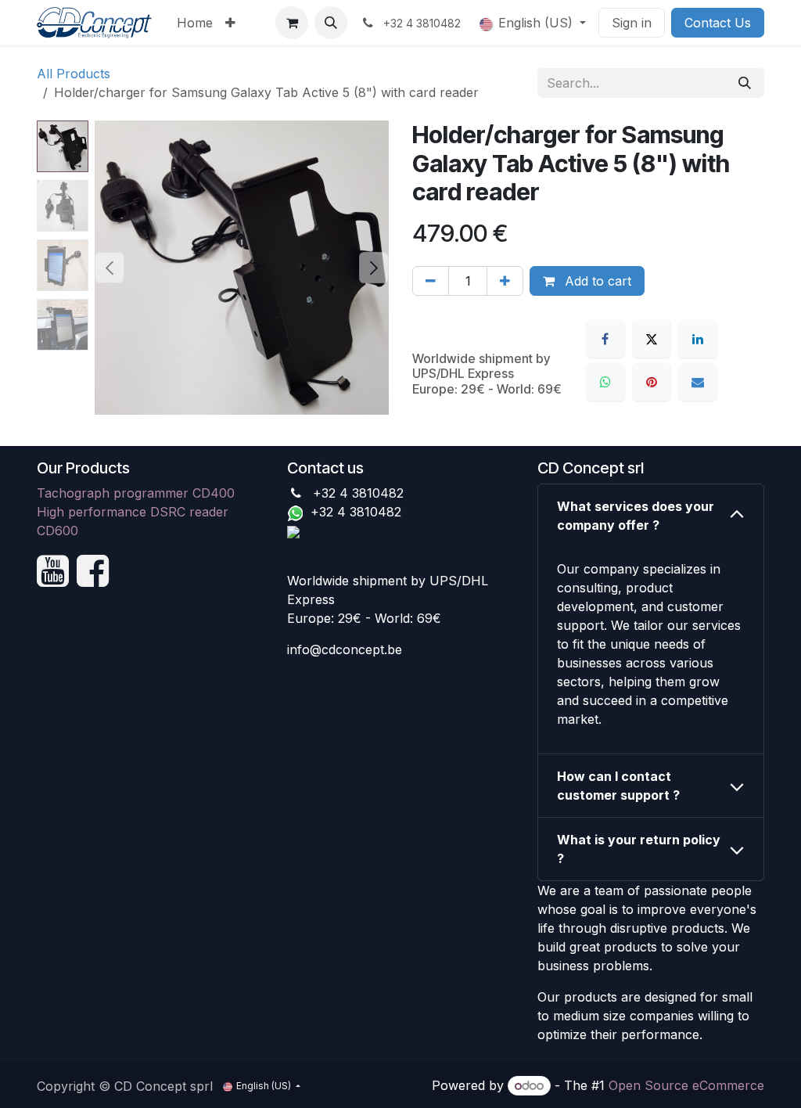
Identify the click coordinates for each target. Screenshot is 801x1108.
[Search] (744, 83)
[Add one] (505, 281)
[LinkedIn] (698, 339)
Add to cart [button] (596, 281)
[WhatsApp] (605, 382)
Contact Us (717, 23)
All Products (73, 73)
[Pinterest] (651, 382)
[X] (651, 339)
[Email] (698, 382)
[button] (330, 22)
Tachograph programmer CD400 (136, 493)
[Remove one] (430, 281)
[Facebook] (605, 339)
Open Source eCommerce (686, 1085)
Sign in (632, 23)
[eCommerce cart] (291, 22)
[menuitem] (195, 22)
